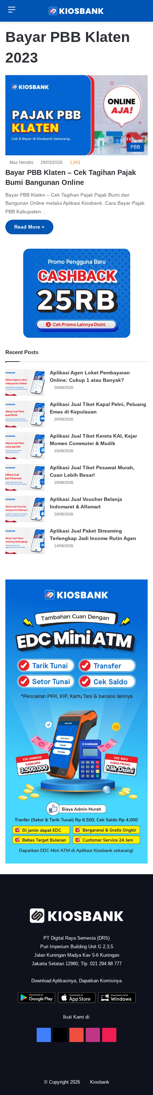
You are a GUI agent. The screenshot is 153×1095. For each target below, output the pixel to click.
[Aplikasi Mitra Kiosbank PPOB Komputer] (117, 1001)
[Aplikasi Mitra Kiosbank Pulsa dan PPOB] (36, 1001)
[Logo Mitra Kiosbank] (76, 11)
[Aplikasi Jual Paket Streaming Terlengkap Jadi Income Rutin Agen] (24, 540)
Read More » (29, 227)
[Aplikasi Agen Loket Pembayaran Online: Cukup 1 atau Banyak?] (24, 382)
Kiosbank (100, 1082)
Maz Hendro (23, 162)
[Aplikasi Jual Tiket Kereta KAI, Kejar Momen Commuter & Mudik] (24, 445)
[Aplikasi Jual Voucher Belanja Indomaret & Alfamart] (24, 509)
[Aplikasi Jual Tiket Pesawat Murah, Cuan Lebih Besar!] (24, 477)
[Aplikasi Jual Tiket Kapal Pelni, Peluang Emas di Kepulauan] (24, 414)
